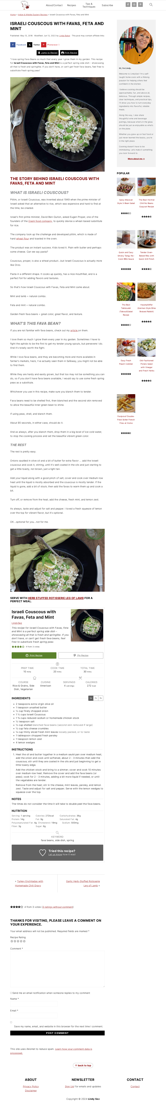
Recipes (71, 5)
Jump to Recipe (49, 52)
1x (91, 698)
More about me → (136, 159)
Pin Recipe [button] (82, 655)
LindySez (17, 623)
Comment (16, 948)
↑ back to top (83, 1065)
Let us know (55, 854)
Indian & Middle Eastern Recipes (33, 14)
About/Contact (54, 5)
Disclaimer (31, 1090)
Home (13, 14)
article (74, 330)
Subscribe (107, 5)
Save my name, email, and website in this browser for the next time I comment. (58, 1026)
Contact (135, 1086)
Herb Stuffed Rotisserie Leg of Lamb (56, 598)
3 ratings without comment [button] (58, 907)
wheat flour (22, 238)
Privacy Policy (31, 1086)
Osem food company (40, 221)
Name (14, 998)
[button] (13, 646)
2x (96, 698)
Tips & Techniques (88, 5)
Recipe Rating (18, 937)
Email (14, 1010)
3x (101, 698)
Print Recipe (70, 52)
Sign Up (69, 1086)
